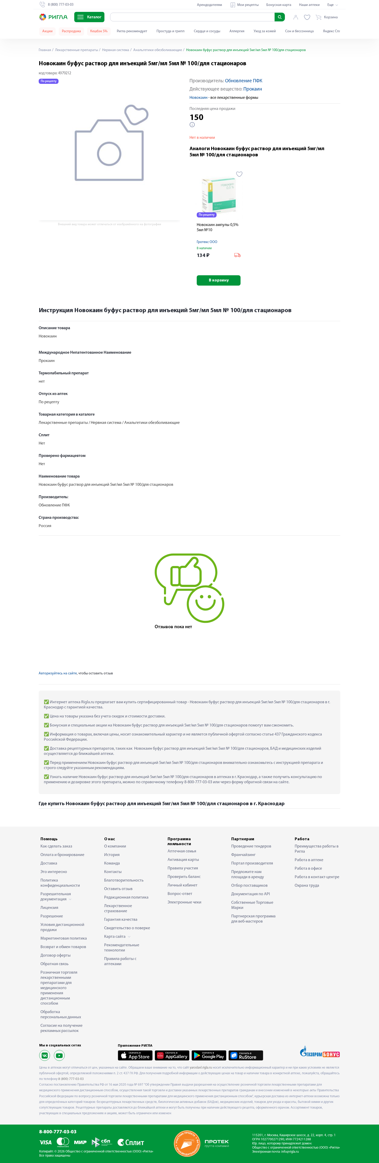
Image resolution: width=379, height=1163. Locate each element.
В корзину (219, 280)
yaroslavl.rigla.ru (201, 1067)
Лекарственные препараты (76, 50)
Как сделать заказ (56, 846)
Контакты (113, 872)
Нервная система (115, 50)
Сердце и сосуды (207, 31)
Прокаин (252, 89)
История (112, 855)
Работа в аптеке (309, 860)
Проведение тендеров (251, 846)
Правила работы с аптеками (120, 961)
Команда (112, 863)
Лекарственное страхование (118, 908)
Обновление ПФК (243, 81)
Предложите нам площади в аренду (247, 874)
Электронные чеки (184, 902)
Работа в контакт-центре (317, 877)
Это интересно (53, 872)
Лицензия (49, 908)
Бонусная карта (278, 5)
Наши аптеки (309, 5)
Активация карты (183, 860)
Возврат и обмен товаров (63, 947)
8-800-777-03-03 (58, 1132)
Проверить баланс (184, 877)
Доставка (48, 863)
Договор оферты (55, 956)
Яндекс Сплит (333, 31)
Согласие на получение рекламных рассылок (61, 1028)
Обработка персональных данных (60, 1014)
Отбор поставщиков (249, 886)
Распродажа (71, 31)
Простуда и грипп (170, 31)
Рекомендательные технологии (121, 947)
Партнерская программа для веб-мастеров (253, 919)
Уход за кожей (265, 31)
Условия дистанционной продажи (62, 927)
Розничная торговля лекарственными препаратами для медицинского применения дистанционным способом (58, 988)
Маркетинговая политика (63, 938)
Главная (45, 50)
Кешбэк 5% (99, 31)
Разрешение (51, 916)
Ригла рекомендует (132, 31)
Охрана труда (307, 886)
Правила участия (183, 868)
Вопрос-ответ (180, 894)
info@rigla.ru (290, 1151)
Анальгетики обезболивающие (157, 50)
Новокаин (199, 98)
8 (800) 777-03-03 (71, 1079)
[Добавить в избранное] (239, 174)
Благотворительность (124, 880)
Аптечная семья (182, 851)
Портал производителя (252, 863)
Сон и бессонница (299, 31)
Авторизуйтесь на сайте (58, 673)
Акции (47, 31)
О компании (115, 846)
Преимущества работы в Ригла (317, 849)
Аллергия (236, 31)
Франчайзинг (243, 855)
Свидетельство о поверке (127, 928)
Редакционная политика (126, 897)
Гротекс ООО (207, 242)
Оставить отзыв (118, 889)
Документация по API (250, 894)
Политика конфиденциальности (60, 883)
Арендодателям (209, 5)
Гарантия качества (120, 920)
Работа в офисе (308, 869)
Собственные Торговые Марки (252, 905)
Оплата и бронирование (62, 855)
